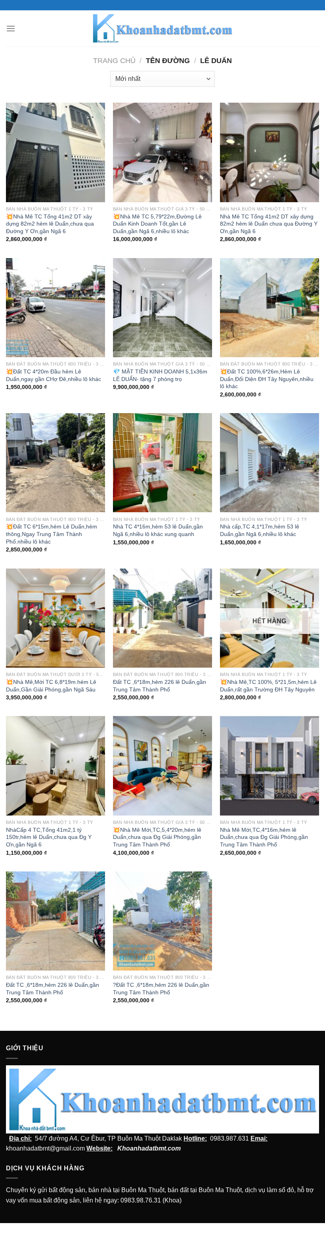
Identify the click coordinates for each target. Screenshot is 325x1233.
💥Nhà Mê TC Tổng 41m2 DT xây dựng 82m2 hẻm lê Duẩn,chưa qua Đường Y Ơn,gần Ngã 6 (50, 223)
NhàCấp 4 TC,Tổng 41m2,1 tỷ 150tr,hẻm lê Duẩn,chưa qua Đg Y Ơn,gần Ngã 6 (49, 837)
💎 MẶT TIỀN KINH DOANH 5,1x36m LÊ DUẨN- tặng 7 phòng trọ (160, 375)
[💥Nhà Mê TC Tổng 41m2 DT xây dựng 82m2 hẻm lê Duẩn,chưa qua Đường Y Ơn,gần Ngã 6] (55, 152)
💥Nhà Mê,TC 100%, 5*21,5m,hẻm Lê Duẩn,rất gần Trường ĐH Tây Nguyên (268, 686)
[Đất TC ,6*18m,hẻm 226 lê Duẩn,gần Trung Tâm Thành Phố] (162, 618)
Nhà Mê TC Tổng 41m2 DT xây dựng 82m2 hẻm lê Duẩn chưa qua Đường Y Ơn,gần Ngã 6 (268, 223)
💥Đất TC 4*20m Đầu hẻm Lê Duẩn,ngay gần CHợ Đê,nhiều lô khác (53, 375)
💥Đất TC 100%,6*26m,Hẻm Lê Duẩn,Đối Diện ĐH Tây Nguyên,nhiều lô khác (267, 378)
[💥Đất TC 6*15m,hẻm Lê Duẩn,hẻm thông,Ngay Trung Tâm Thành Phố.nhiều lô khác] (55, 462)
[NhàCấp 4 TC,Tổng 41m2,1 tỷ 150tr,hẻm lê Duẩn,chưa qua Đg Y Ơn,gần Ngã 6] (55, 765)
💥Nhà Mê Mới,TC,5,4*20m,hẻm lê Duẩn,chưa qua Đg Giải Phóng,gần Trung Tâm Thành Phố (157, 837)
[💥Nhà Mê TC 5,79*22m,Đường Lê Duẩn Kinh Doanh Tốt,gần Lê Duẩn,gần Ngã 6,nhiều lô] (162, 152)
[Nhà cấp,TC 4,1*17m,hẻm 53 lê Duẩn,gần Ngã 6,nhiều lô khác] (269, 462)
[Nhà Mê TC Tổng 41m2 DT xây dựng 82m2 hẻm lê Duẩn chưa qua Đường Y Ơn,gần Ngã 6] (269, 152)
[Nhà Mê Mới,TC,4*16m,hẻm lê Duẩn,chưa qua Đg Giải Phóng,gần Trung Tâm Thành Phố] (269, 765)
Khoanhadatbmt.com (149, 1148)
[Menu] (10, 28)
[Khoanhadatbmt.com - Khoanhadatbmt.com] (163, 28)
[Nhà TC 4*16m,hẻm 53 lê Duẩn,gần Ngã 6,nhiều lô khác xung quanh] (162, 462)
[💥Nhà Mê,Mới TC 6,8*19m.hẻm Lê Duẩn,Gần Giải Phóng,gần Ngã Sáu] (55, 618)
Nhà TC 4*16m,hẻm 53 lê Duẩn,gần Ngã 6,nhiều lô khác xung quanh (158, 530)
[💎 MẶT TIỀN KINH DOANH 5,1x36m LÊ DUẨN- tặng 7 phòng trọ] (162, 307)
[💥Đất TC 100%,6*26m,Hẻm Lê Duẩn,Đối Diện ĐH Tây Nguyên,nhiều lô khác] (269, 307)
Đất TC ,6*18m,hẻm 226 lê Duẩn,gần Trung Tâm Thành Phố (159, 686)
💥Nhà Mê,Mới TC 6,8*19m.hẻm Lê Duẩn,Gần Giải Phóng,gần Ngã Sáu (51, 686)
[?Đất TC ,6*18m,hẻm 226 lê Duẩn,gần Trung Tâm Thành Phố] (162, 921)
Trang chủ (114, 60)
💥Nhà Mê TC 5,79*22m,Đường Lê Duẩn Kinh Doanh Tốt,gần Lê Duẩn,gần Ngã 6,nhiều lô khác (157, 223)
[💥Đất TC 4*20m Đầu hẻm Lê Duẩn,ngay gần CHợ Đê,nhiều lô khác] (55, 307)
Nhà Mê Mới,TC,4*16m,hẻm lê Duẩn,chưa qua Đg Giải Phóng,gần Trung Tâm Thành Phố (264, 837)
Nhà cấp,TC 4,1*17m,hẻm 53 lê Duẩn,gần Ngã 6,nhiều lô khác (259, 530)
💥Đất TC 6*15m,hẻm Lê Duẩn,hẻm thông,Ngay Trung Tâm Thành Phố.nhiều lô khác (51, 533)
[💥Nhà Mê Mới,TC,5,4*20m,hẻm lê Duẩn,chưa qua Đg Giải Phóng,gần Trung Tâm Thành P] (162, 765)
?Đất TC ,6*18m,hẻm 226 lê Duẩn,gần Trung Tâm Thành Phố (161, 989)
